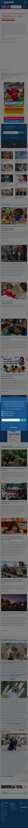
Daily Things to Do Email (8, 411)
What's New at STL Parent (9, 413)
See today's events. (14, 427)
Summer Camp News (8, 415)
